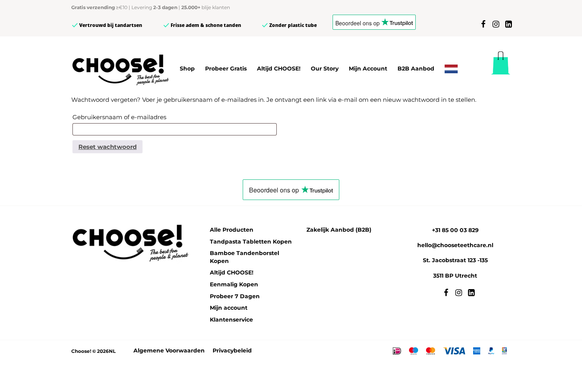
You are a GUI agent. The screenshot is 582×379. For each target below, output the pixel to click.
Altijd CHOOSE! (279, 68)
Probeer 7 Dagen (235, 296)
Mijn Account (368, 68)
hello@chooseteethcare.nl (455, 245)
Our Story (325, 68)
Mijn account (228, 307)
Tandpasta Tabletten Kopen (251, 241)
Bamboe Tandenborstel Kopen (244, 257)
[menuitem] (451, 69)
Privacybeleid (232, 350)
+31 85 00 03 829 (455, 230)
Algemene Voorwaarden (169, 350)
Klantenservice (231, 319)
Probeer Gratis (226, 68)
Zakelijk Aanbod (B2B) (338, 229)
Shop (187, 68)
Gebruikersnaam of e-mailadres (119, 117)
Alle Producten (231, 229)
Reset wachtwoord (107, 146)
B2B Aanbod (416, 68)
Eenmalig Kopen (234, 284)
